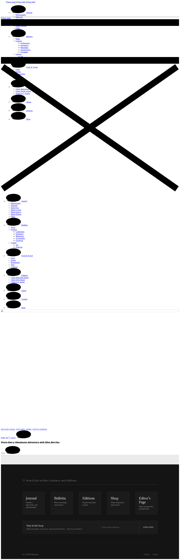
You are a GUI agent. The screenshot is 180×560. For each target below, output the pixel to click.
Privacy (147, 554)
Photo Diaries (40, 429)
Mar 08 (8, 438)
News (28, 429)
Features (20, 429)
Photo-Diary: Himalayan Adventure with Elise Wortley (30, 442)
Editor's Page (8, 429)
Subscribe (148, 527)
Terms (155, 554)
